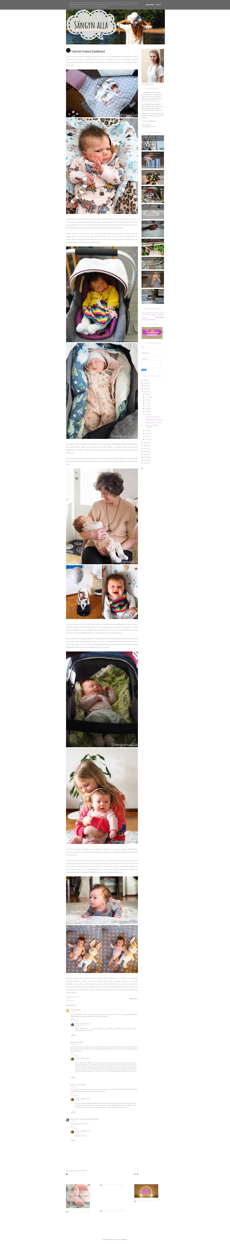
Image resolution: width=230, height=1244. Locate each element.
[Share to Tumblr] (137, 998)
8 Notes (68, 998)
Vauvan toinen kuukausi (152, 417)
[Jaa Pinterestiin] (134, 998)
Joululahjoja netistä (153, 272)
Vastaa (72, 1018)
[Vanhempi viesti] (137, 1174)
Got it (158, 5)
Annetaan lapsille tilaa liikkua (153, 138)
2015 (145, 460)
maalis (147, 433)
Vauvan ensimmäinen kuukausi (151, 426)
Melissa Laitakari (77, 1042)
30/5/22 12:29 (73, 1011)
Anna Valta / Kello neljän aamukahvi (84, 1119)
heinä (147, 408)
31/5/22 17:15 (78, 1100)
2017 (145, 454)
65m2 (153, 312)
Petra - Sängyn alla (82, 1024)
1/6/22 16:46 (78, 1133)
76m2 (157, 312)
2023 (145, 389)
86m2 (143, 314)
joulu (147, 394)
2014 (145, 463)
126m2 (144, 312)
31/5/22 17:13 (78, 1060)
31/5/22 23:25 (73, 1121)
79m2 (162, 312)
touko (147, 414)
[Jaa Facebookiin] (132, 998)
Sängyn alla (112, 1239)
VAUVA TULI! (153, 222)
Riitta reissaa (75, 1010)
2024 (145, 386)
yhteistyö (152, 319)
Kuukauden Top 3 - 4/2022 (153, 422)
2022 (145, 391)
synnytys (145, 319)
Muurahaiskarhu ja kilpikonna (152, 154)
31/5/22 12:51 (73, 1086)
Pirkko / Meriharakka (78, 1084)
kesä (147, 411)
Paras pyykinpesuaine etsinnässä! (153, 207)
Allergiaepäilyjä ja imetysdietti (154, 420)
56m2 (148, 312)
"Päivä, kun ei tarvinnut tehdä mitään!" (153, 292)
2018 (145, 451)
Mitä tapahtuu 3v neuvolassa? (152, 172)
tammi (147, 439)
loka (146, 400)
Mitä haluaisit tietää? (152, 240)
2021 (145, 443)
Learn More (149, 5)
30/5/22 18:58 (73, 1044)
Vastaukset (76, 1020)
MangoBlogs (124, 1239)
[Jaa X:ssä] (130, 998)
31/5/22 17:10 (78, 1025)
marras (147, 397)
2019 (145, 448)
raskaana (159, 317)
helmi (147, 436)
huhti (147, 430)
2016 (145, 457)
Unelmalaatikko (153, 314)
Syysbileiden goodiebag (152, 187)
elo (146, 406)
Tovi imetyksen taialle (152, 258)
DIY (146, 314)
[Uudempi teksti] (134, 1174)
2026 (145, 380)
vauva (72, 1000)
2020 (145, 445)
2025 (145, 383)
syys (147, 403)
